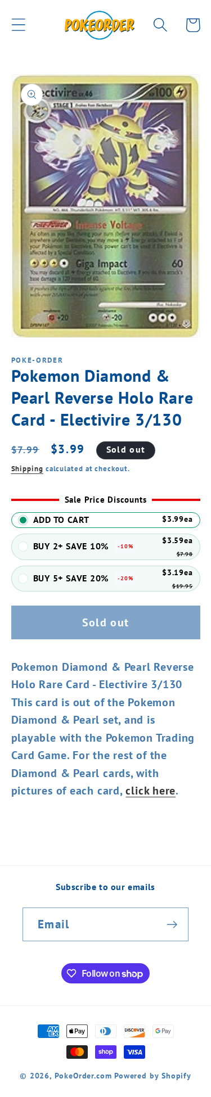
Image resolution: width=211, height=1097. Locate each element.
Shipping (27, 468)
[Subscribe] (172, 925)
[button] (18, 25)
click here (150, 790)
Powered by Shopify (152, 1075)
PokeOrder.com (83, 1075)
